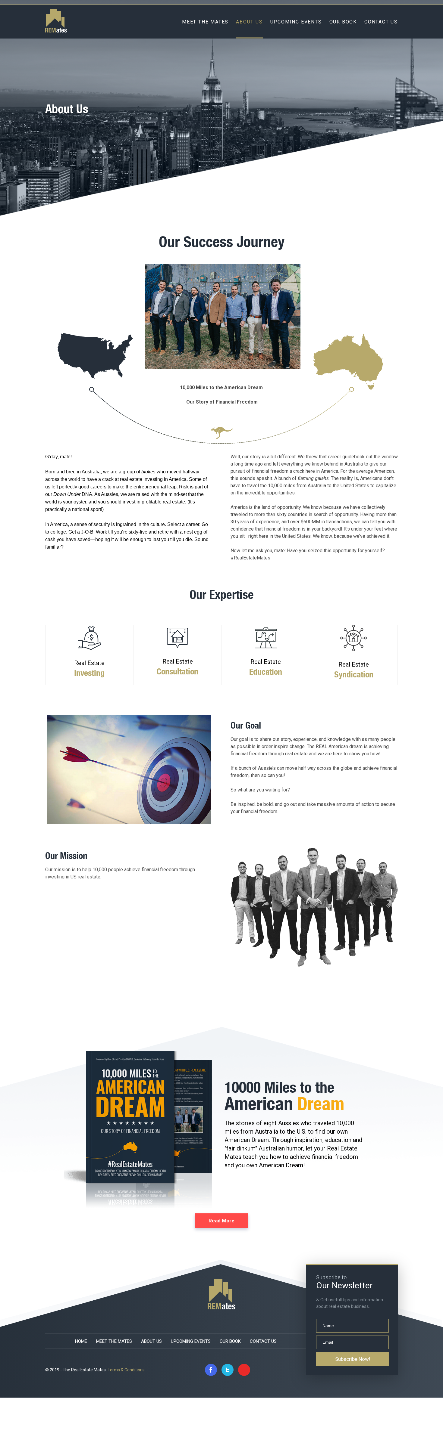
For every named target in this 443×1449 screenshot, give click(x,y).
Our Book (343, 21)
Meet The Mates (205, 21)
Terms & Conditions (126, 1369)
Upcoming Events (296, 21)
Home (81, 1341)
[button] (221, 1220)
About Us (249, 21)
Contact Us (381, 21)
